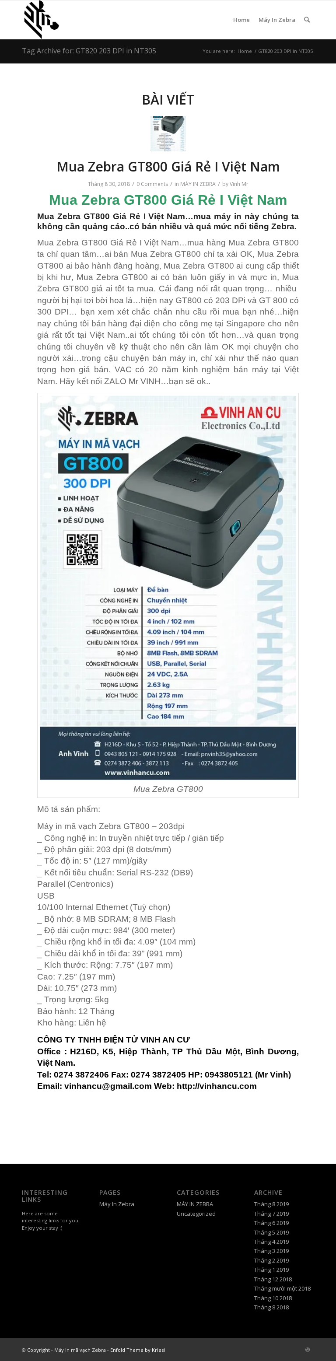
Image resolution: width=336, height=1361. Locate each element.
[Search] (307, 19)
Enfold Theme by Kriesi (137, 1350)
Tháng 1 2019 (271, 1270)
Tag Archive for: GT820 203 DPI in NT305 (89, 51)
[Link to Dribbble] (307, 1349)
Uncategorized (196, 1214)
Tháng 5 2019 (271, 1232)
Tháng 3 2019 (271, 1251)
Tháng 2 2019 (271, 1260)
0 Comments (152, 184)
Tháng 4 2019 (271, 1242)
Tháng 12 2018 (273, 1279)
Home (241, 20)
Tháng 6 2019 (271, 1223)
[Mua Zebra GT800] (168, 133)
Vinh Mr (239, 184)
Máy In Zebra (277, 20)
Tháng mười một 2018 (282, 1288)
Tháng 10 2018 (273, 1298)
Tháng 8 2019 (271, 1204)
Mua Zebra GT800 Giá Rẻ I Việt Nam (168, 166)
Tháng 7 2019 (271, 1214)
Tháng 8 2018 (271, 1307)
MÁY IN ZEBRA (198, 184)
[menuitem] (307, 19)
